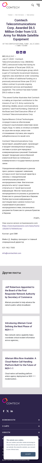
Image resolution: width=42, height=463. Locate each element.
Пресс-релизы (30, 15)
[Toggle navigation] (38, 5)
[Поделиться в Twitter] (24, 52)
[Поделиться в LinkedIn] (21, 52)
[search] (32, 5)
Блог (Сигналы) (19, 15)
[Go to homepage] (11, 5)
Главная (10, 15)
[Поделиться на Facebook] (17, 52)
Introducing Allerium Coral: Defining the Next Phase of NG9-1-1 (18, 326)
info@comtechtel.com (11, 253)
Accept (28, 454)
